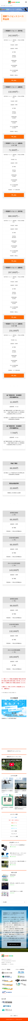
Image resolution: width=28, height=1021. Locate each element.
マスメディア (14, 833)
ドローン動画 (14, 831)
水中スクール (14, 828)
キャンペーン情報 (14, 836)
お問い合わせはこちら (14, 944)
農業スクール (14, 825)
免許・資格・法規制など (14, 820)
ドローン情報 (14, 817)
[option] (15, 709)
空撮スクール (14, 822)
